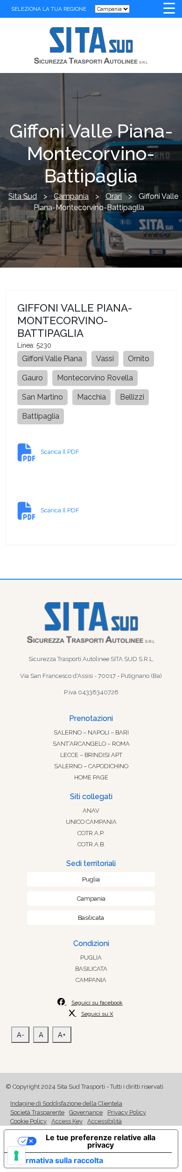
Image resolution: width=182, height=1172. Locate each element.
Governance (86, 1112)
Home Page (91, 777)
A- (20, 1035)
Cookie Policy (28, 1121)
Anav (91, 810)
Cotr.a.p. (91, 833)
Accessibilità (104, 1121)
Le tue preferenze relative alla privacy (100, 1141)
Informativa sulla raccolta (57, 1160)
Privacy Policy (126, 1112)
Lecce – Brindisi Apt (91, 754)
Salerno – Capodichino (91, 766)
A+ (62, 1035)
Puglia (91, 879)
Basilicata (91, 917)
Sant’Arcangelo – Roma (91, 743)
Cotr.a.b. (91, 844)
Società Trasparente (37, 1112)
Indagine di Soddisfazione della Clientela (66, 1103)
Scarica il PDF (60, 451)
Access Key (67, 1121)
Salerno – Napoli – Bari (91, 732)
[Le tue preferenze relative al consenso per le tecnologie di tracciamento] (16, 1156)
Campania (91, 898)
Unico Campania (91, 821)
